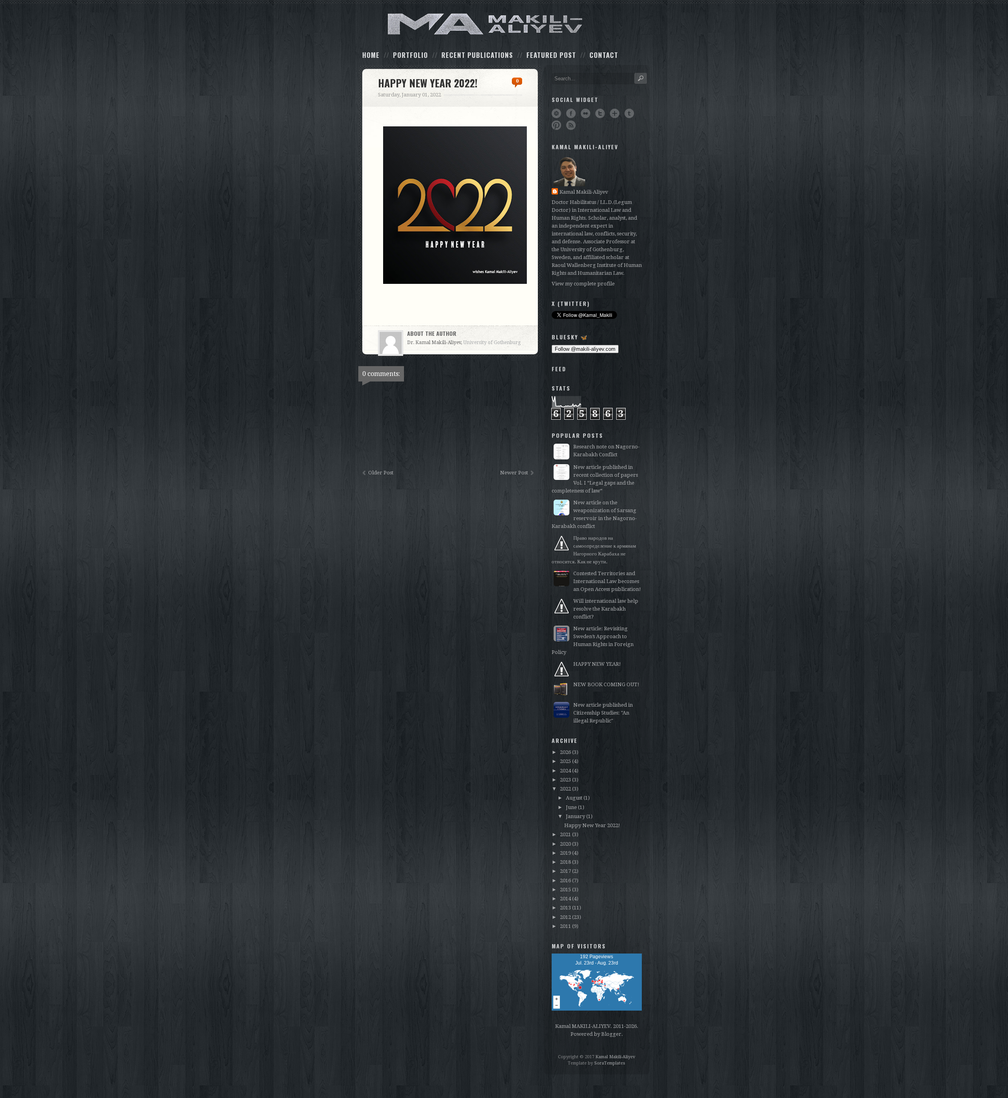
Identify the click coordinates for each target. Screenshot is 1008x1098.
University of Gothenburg (492, 342)
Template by (596, 1063)
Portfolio (410, 55)
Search (640, 78)
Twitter (600, 113)
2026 (565, 752)
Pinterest (556, 125)
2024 (565, 771)
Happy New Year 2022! (592, 825)
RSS (571, 125)
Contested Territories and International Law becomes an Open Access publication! (607, 581)
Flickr (585, 113)
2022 (565, 789)
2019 (565, 853)
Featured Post (551, 55)
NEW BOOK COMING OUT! (606, 684)
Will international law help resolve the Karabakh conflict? (605, 609)
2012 (565, 917)
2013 (565, 908)
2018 (565, 862)
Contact (603, 55)
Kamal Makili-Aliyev (584, 192)
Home (371, 55)
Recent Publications (477, 55)
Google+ (614, 113)
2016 (565, 880)
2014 (565, 899)
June (571, 807)
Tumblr (629, 113)
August (574, 798)
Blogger (611, 1034)
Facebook (571, 113)
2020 (565, 844)
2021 (565, 834)
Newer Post (514, 473)
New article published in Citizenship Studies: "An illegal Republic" (603, 713)
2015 (565, 889)
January (575, 816)
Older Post (380, 473)
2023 (565, 780)
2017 (565, 871)
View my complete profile (583, 284)
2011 (565, 926)
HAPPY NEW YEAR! (597, 664)
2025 (565, 761)
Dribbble (556, 113)
